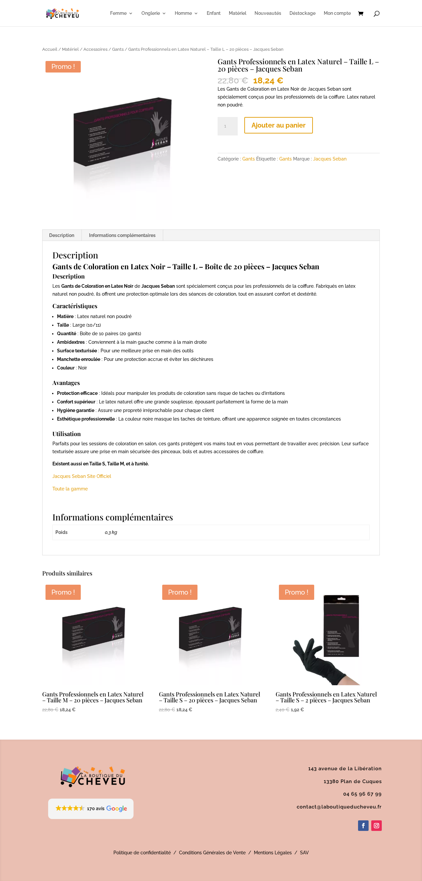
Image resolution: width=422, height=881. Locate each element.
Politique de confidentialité (142, 852)
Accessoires (95, 49)
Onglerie (150, 13)
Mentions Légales (273, 852)
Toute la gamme (70, 488)
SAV (304, 852)
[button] (91, 809)
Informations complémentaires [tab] (122, 235)
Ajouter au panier (279, 125)
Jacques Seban (330, 159)
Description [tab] (61, 235)
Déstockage (302, 13)
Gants (118, 49)
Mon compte (337, 13)
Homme (183, 13)
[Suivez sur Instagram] (376, 825)
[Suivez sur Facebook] (363, 825)
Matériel (237, 13)
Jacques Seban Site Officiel (81, 476)
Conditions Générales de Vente (212, 852)
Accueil (49, 49)
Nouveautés (268, 13)
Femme (118, 13)
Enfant (214, 13)
